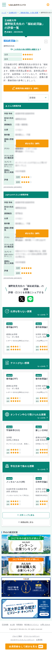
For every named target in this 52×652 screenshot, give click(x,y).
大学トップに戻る (27, 515)
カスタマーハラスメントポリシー (22, 640)
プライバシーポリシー (32, 636)
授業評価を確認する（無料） (28, 88)
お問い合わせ (45, 624)
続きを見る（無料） (33, 143)
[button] (47, 335)
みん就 (12, 624)
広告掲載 (5, 624)
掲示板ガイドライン (31, 624)
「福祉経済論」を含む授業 (28, 13)
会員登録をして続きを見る (26, 646)
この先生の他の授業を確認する (26, 49)
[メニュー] (4, 4)
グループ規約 (17, 636)
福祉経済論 (9, 40)
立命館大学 (13, 13)
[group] (19, 337)
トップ (4, 13)
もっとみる (41, 315)
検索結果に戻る (27, 522)
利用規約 (19, 624)
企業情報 (39, 640)
